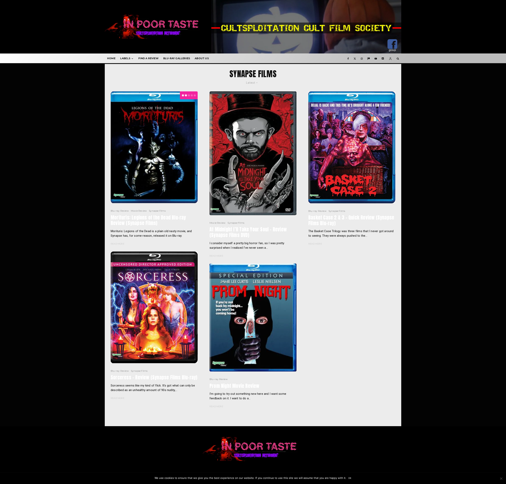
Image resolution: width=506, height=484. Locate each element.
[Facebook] (348, 58)
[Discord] (382, 58)
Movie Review (139, 210)
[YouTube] (375, 58)
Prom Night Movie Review (235, 386)
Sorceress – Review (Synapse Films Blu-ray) (154, 377)
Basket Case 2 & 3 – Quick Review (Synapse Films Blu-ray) (351, 220)
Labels (125, 58)
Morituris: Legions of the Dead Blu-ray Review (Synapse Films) (148, 220)
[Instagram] (361, 58)
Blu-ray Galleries (176, 58)
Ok (350, 478)
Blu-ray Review (120, 210)
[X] (354, 58)
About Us (202, 58)
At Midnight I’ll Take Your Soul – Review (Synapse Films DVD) (248, 232)
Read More (117, 243)
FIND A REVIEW (148, 58)
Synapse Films (157, 210)
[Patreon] (368, 58)
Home (111, 58)
